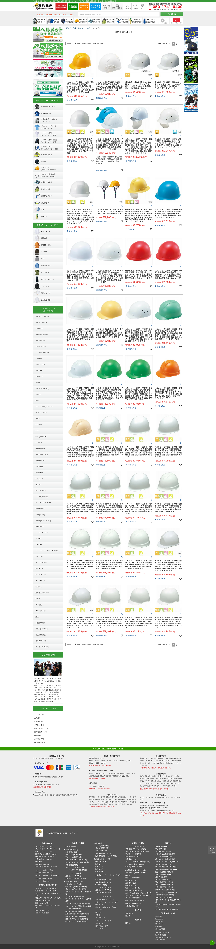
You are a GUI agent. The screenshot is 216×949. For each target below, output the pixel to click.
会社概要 (158, 916)
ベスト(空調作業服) (102, 845)
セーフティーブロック (43, 900)
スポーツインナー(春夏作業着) (76, 860)
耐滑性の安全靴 (130, 883)
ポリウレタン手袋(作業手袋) (165, 859)
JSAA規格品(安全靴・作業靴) (135, 872)
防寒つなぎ (99, 869)
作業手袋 (168, 843)
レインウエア (108, 896)
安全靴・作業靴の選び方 (134, 903)
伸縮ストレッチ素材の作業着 (75, 878)
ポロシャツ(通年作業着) (73, 911)
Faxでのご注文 (160, 935)
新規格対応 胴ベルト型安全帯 (45, 891)
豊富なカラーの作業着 (73, 876)
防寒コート (99, 864)
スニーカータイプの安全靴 (134, 846)
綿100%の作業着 (101, 885)
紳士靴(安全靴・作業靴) (133, 867)
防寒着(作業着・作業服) (102, 859)
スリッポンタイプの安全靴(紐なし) (137, 861)
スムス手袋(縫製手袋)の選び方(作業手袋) (168, 905)
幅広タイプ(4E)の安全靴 (134, 890)
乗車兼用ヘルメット (42, 864)
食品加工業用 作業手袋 (163, 879)
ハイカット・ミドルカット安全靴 (137, 851)
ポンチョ (98, 912)
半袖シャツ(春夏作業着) (73, 857)
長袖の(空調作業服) (102, 848)
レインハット (100, 917)
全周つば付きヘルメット (44, 859)
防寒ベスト (99, 866)
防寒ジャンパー (100, 861)
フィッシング (100, 923)
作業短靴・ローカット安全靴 (135, 849)
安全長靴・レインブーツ (134, 859)
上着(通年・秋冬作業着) (73, 884)
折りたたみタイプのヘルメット (46, 867)
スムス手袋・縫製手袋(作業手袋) (167, 861)
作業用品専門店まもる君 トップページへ (63, 833)
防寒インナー (100, 872)
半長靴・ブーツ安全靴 (133, 854)
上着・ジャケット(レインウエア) (106, 902)
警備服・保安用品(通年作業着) (76, 916)
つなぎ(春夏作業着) (72, 865)
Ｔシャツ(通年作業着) (73, 908)
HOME (68, 28)
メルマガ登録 (160, 929)
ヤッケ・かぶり (100, 904)
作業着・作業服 (78, 843)
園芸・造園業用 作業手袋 (164, 872)
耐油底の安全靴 (130, 885)
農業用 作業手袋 (161, 877)
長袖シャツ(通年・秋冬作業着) (76, 889)
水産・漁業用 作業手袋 (163, 874)
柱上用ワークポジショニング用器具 (48, 898)
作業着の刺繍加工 (71, 846)
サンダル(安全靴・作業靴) (134, 864)
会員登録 (158, 926)
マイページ (159, 924)
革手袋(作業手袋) (161, 846)
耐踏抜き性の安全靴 (132, 878)
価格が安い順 (86, 43)
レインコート (100, 910)
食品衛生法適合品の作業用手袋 (166, 869)
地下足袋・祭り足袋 (132, 856)
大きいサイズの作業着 (103, 887)
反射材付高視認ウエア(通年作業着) (77, 914)
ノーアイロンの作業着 (73, 873)
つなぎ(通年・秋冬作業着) (74, 896)
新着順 (77, 43)
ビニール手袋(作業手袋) (163, 856)
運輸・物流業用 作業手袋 (164, 882)
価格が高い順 (98, 43)
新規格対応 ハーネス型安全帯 (45, 888)
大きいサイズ (100, 928)
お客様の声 (159, 921)
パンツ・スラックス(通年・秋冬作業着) (78, 893)
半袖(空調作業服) (101, 851)
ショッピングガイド (162, 932)
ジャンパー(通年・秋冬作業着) (76, 886)
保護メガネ (129, 913)
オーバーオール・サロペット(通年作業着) (78, 900)
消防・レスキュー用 (42, 910)
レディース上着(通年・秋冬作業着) (77, 903)
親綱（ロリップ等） (42, 903)
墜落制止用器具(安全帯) (48, 885)
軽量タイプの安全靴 (132, 888)
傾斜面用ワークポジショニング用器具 (48, 906)
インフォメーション (168, 913)
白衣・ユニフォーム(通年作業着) (77, 919)
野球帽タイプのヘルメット (44, 856)
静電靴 (127, 875)
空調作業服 (98, 843)
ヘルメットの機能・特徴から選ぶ (47, 875)
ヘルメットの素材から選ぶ (44, 872)
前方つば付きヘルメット (44, 851)
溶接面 (127, 916)
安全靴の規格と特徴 (132, 906)
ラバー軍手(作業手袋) (163, 851)
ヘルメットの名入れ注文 (44, 878)
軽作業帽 (38, 861)
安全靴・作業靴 (138, 843)
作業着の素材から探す (103, 882)
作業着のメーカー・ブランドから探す (108, 876)
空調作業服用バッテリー (104, 853)
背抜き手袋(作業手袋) (163, 864)
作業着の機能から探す (103, 880)
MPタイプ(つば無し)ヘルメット (46, 854)
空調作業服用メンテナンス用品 (106, 856)
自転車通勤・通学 (101, 926)
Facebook (159, 919)
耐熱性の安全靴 (130, 880)
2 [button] (176, 43)
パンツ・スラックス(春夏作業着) (77, 862)
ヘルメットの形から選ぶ (44, 870)
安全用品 (137, 910)
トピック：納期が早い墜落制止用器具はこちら (55, 14)
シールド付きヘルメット (44, 846)
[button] (180, 44)
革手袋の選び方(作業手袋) (164, 895)
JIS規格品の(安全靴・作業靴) (135, 870)
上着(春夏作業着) (71, 852)
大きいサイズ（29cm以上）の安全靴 (138, 893)
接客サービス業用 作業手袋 (165, 890)
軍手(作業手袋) (160, 849)
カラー (89, 28)
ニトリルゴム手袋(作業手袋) (165, 854)
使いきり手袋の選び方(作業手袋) (167, 909)
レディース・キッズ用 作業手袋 (166, 892)
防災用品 (137, 919)
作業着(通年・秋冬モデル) (73, 882)
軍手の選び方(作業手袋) (163, 897)
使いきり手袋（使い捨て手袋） (166, 867)
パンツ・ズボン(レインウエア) (106, 907)
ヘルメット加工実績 (42, 881)
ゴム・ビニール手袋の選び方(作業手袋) (168, 901)
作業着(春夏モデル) (71, 850)
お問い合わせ (160, 939)
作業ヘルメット (79, 28)
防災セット (129, 923)
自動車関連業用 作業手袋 (164, 884)
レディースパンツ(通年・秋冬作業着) (78, 906)
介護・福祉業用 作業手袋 (164, 887)
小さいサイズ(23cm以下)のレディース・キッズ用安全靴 (138, 896)
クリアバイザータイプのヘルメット (48, 849)
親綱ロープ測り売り (42, 913)
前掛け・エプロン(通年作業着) (76, 921)
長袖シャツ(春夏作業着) (73, 854)
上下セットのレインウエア (104, 899)
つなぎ (97, 915)
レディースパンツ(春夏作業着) (76, 870)
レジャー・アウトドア (103, 921)
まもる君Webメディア (163, 937)
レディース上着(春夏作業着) (75, 867)
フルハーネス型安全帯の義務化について (48, 894)
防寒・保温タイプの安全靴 (134, 900)
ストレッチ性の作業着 (103, 892)
